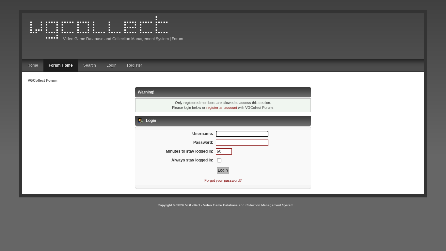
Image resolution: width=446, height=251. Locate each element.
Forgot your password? (223, 180)
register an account (221, 107)
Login (111, 65)
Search (89, 65)
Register (134, 65)
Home (32, 65)
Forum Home (61, 65)
